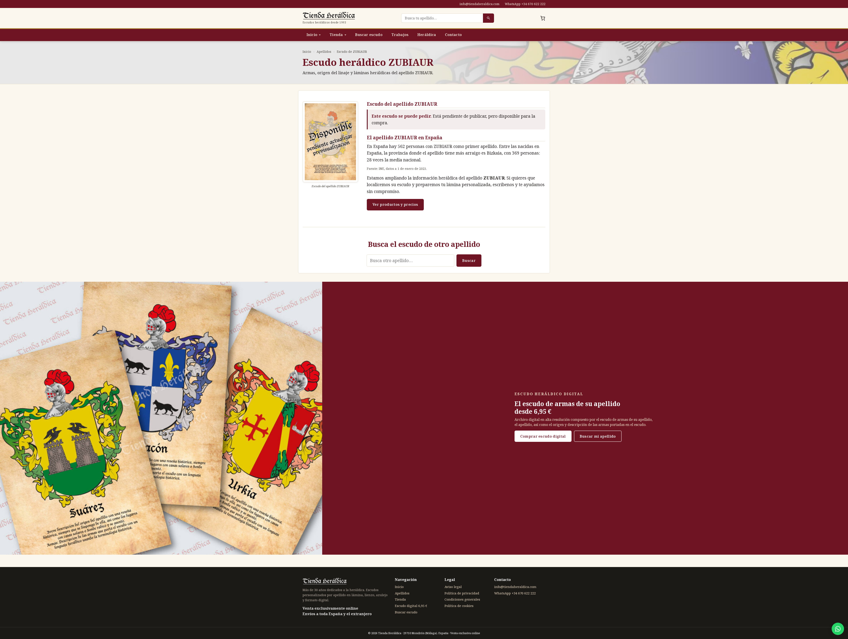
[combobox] (442, 18)
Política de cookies (459, 605)
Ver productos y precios (395, 204)
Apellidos (324, 51)
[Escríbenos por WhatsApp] (838, 629)
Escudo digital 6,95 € (411, 605)
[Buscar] (488, 18)
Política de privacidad (462, 593)
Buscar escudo (368, 34)
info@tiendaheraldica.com (480, 4)
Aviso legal (453, 586)
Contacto (453, 34)
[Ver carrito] (542, 18)
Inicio (312, 34)
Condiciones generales (462, 599)
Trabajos (400, 34)
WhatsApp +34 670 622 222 (525, 4)
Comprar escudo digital (543, 436)
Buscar (469, 260)
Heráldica (426, 34)
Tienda (336, 34)
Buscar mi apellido (598, 436)
